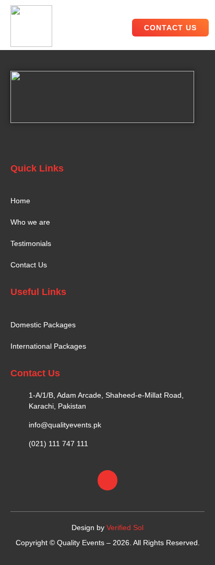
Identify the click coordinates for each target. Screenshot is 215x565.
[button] (118, 27)
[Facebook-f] (107, 480)
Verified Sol (125, 527)
